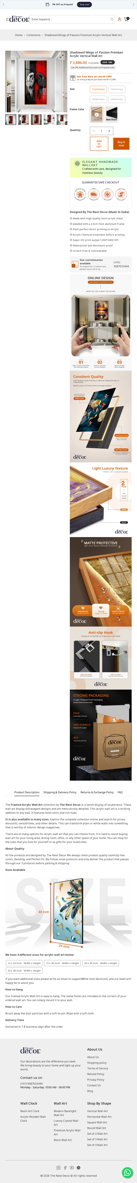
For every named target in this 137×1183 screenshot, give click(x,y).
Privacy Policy (95, 1079)
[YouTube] (72, 1168)
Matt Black (112, 120)
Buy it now (121, 143)
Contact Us (94, 1085)
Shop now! (13, 4)
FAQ (120, 792)
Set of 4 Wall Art (97, 1145)
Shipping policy (97, 1063)
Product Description (26, 792)
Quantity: (75, 130)
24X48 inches (117, 100)
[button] (126, 19)
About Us (93, 1057)
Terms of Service (97, 1068)
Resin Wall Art (63, 1140)
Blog (90, 1091)
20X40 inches (99, 100)
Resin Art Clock (29, 1111)
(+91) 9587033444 (31, 1083)
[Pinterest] (79, 1168)
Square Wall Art (97, 1122)
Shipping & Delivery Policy (60, 792)
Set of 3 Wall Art (97, 1139)
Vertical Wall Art (97, 1111)
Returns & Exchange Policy (97, 792)
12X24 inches (99, 90)
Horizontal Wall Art (99, 1117)
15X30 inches (117, 90)
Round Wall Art (96, 1128)
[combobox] (70, 19)
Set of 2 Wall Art (97, 1133)
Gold (98, 120)
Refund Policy (95, 1074)
